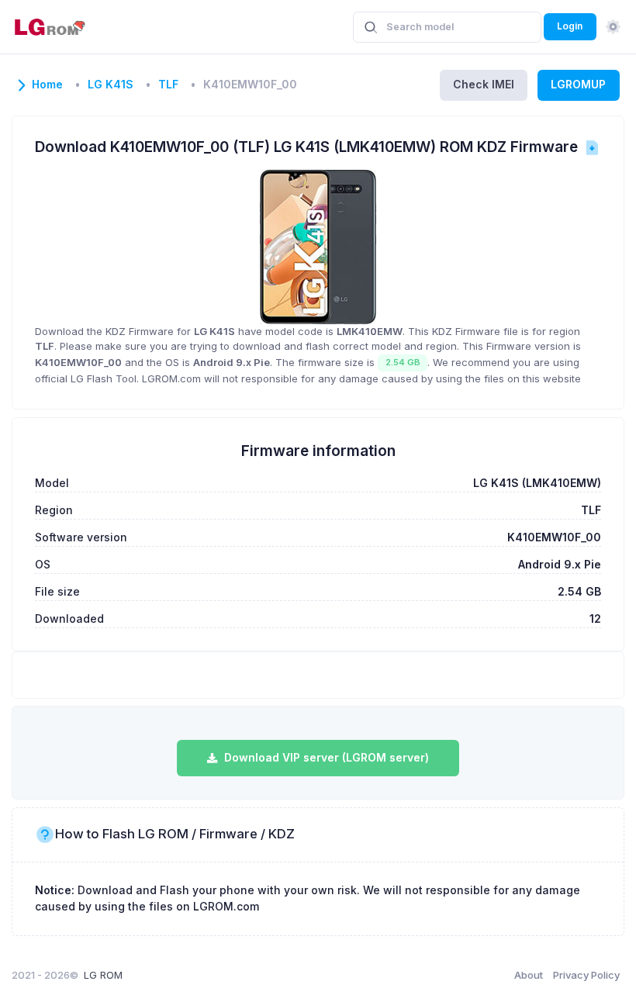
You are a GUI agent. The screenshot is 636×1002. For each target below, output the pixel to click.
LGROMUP (578, 84)
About (528, 975)
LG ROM (103, 975)
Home (47, 84)
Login (569, 26)
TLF (168, 84)
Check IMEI (483, 84)
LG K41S (110, 84)
